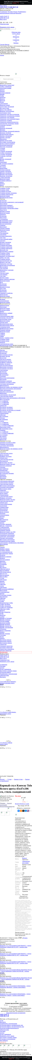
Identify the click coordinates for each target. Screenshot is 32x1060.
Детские (2, 418)
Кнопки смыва (4, 277)
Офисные (3, 415)
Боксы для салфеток (6, 109)
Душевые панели (5, 254)
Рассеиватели (4, 461)
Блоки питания (4, 455)
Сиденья (2, 148)
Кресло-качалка (4, 575)
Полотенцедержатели (6, 145)
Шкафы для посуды (5, 626)
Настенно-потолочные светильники (10, 388)
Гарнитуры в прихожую (7, 649)
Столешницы (4, 219)
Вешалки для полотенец (7, 111)
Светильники (4, 103)
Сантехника (3, 46)
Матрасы (2, 561)
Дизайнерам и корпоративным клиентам (13, 12)
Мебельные (3, 393)
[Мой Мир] (26, 811)
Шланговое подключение (7, 265)
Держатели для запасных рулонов (10, 116)
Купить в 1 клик (24, 803)
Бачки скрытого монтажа (7, 279)
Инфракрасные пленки (6, 328)
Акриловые (3, 162)
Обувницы (3, 629)
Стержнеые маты (5, 327)
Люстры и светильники (14, 46)
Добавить (3, 942)
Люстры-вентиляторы (6, 365)
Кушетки (2, 555)
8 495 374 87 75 (4, 7)
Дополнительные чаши (6, 316)
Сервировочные (4, 592)
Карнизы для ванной (6, 128)
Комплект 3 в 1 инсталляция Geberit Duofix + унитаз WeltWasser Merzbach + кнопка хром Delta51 (15, 986)
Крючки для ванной (6, 136)
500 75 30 (4, 18)
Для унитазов (4, 268)
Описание (18, 819)
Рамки (2, 518)
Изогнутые (3, 439)
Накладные (3, 217)
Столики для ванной (6, 154)
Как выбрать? (4, 1040)
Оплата (15, 11)
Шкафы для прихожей (6, 627)
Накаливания (4, 509)
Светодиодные (4, 492)
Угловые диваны (5, 550)
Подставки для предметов (7, 142)
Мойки (2, 311)
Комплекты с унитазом (6, 270)
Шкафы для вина (5, 633)
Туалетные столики (5, 595)
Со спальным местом (6, 552)
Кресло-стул (3, 573)
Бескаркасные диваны (6, 553)
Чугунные (3, 166)
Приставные (3, 203)
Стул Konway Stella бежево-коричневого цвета (8, 712)
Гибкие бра (3, 405)
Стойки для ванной (5, 153)
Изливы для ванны (5, 242)
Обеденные (3, 579)
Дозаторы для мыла (5, 125)
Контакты (18, 13)
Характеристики (20, 818)
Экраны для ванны (5, 171)
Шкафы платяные (5, 619)
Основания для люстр (6, 368)
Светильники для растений (8, 395)
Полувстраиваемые (5, 223)
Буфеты (2, 632)
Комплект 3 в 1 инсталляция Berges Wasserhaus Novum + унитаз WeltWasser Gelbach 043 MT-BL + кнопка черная (16, 971)
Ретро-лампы (4, 493)
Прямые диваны (4, 549)
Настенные (3, 379)
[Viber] (28, 811)
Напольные (3, 227)
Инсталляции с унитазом (7, 941)
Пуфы (1, 613)
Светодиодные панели (6, 396)
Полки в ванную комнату (7, 143)
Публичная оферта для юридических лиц (12, 1026)
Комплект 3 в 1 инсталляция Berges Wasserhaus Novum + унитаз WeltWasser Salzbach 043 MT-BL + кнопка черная (16, 979)
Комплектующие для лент (7, 464)
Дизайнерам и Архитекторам (8, 674)
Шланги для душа (5, 262)
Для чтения (3, 438)
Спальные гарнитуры (6, 646)
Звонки (2, 522)
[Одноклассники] (21, 811)
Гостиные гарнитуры (6, 647)
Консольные (3, 590)
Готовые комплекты (6, 236)
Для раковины (4, 233)
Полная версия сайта (6, 1043)
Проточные (3, 307)
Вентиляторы (4, 544)
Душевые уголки (5, 188)
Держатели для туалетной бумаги (9, 119)
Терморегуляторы (5, 330)
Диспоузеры (3, 314)
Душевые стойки (5, 253)
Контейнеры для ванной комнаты (10, 131)
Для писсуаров (4, 273)
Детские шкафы (4, 621)
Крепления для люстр (6, 367)
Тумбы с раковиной (5, 86)
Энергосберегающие (6, 504)
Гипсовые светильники (7, 391)
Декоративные (4, 413)
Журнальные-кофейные (7, 589)
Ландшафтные (4, 468)
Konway (24, 858)
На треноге (3, 436)
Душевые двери (4, 190)
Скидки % (3, 1042)
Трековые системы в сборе (7, 382)
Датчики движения (5, 524)
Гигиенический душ (6, 260)
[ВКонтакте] (19, 811)
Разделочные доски (5, 319)
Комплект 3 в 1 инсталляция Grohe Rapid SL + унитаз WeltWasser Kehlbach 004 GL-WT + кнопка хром (15, 954)
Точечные (3, 376)
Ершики (2, 126)
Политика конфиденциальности (9, 1028)
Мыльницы (3, 139)
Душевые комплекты (6, 248)
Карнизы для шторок (6, 176)
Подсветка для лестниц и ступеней (10, 410)
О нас (1, 1020)
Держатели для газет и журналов (9, 114)
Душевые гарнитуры (6, 247)
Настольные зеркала (6, 643)
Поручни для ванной (6, 146)
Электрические (4, 301)
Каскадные (3, 358)
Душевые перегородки (6, 194)
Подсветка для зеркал (6, 407)
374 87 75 (4, 16)
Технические (4, 510)
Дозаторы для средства (6, 317)
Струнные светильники (7, 384)
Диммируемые (4, 507)
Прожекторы (4, 470)
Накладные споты (5, 427)
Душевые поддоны (5, 191)
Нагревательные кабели (7, 325)
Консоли (2, 100)
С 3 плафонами (4, 404)
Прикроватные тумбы (6, 603)
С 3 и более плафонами (7, 425)
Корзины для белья (5, 133)
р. (25, 801)
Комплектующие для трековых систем (11, 387)
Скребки (2, 149)
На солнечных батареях (7, 473)
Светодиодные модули (6, 459)
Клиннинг (7, 47)
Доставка (10, 11)
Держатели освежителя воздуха (9, 122)
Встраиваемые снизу (6, 222)
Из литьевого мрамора (6, 163)
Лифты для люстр (5, 364)
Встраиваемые (4, 374)
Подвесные (3, 200)
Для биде (2, 240)
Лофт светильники (5, 390)
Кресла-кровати (4, 570)
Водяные (2, 299)
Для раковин (3, 274)
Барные (2, 581)
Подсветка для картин (6, 408)
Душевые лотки (4, 341)
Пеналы (2, 91)
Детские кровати (5, 559)
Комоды (2, 99)
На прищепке (4, 419)
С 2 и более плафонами (7, 433)
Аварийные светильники (7, 535)
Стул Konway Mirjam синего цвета (6, 743)
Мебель (13, 47)
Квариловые (3, 168)
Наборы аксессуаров (6, 140)
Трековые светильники (6, 444)
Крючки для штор (5, 137)
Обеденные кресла (5, 572)
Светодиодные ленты (6, 453)
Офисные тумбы (5, 609)
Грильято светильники (6, 538)
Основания (3, 564)
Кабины (2, 183)
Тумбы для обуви (5, 604)
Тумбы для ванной (5, 606)
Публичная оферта (5, 672)
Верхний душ (4, 250)
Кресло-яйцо (3, 576)
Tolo (23, 861)
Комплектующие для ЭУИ (7, 532)
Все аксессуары (4, 108)
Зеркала (2, 89)
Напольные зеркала (5, 641)
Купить (17, 803)
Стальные (3, 165)
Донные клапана (5, 228)
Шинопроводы (4, 385)
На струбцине (4, 416)
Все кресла (3, 567)
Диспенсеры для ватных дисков (9, 123)
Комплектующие (5, 105)
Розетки (2, 516)
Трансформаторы (5, 529)
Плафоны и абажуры (6, 362)
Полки (2, 102)
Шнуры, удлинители (6, 525)
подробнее (22, 3)
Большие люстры (5, 356)
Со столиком (3, 435)
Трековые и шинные (6, 381)
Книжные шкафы (5, 623)
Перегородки (4, 294)
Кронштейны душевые (6, 251)
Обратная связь (4, 675)
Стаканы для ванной (6, 151)
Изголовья (3, 562)
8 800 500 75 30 (13, 7)
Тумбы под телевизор (6, 607)
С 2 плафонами (4, 402)
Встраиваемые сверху (6, 220)
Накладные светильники (7, 378)
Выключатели (4, 519)
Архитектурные (4, 472)
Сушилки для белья (5, 156)
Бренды (7, 44)
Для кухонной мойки (6, 239)
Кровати (2, 558)
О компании (3, 11)
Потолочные (3, 351)
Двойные (2, 225)
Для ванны (3, 234)
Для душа (3, 237)
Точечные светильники (7, 487)
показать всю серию (26, 862)
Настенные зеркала (5, 640)
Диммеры (3, 521)
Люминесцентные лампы (7, 541)
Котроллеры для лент (6, 462)
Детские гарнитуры (5, 650)
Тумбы (2, 96)
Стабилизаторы (4, 527)
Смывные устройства (6, 293)
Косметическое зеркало (6, 134)
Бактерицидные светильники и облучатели (12, 398)
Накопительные (4, 305)
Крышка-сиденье (5, 211)
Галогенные (3, 505)
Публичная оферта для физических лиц (11, 1025)
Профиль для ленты (6, 456)
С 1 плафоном (4, 401)
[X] (23, 811)
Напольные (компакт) (6, 205)
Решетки (2, 342)
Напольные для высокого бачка (9, 208)
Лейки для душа (4, 257)
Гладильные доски (5, 113)
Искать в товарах (5, 75)
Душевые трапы (4, 339)
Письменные (4, 596)
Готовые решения (5, 92)
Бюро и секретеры (5, 630)
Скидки (2, 44)
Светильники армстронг (7, 481)
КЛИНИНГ (18, 347)
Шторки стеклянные (6, 173)
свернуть (29, 2)
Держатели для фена (6, 120)
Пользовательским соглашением (15, 1013)
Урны (1, 157)
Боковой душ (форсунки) (7, 256)
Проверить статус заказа (7, 1036)
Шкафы (2, 94)
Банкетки (2, 97)
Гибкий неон (4, 458)
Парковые (3, 475)
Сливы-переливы (5, 177)
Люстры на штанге (5, 359)
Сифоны (2, 334)
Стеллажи (3, 635)
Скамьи (2, 616)
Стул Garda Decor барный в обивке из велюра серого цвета (8, 683)
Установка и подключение (7, 1039)
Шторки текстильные (6, 174)
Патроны (2, 513)
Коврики (2, 129)
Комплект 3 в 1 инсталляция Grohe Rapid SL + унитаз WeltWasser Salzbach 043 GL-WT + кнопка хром (15, 962)
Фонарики (3, 478)
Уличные (2, 467)
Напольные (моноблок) (7, 207)
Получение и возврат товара (8, 671)
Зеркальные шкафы (5, 88)
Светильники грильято (6, 482)
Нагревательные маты (6, 324)
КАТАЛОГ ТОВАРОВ (6, 777)
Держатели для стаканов (7, 117)
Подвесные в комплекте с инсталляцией (11, 202)
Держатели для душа (6, 264)
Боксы (2, 185)
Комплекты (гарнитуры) (7, 85)
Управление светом (5, 361)
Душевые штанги (5, 259)
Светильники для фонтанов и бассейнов (12, 542)
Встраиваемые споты (6, 428)
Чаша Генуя (3, 210)
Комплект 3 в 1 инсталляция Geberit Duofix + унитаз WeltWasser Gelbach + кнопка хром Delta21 (15, 994)
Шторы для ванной (5, 159)
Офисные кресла (5, 569)
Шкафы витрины (5, 624)
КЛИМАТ (12, 347)
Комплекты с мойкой (6, 313)
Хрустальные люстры (6, 354)
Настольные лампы (5, 489)
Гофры (2, 336)
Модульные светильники (7, 485)
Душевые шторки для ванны (8, 193)
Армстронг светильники (7, 536)
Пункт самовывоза (5, 669)
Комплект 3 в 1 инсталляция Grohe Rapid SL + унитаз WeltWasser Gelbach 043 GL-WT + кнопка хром (15, 946)
